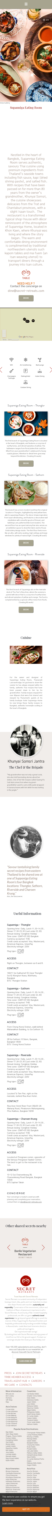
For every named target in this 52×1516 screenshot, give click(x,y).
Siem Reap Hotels (12, 1434)
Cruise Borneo (11, 1413)
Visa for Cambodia (33, 1473)
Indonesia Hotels (33, 1400)
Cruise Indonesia (12, 1411)
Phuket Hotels (32, 1449)
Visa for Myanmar (33, 1489)
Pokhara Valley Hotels (34, 1453)
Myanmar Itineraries (13, 1489)
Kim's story (10, 1396)
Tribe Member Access (18, 1377)
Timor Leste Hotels (33, 1422)
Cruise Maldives (11, 1419)
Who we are (10, 1394)
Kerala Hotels (10, 1444)
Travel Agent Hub (15, 1381)
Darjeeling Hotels (12, 1440)
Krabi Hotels (31, 1447)
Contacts (25, 1385)
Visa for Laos (31, 1483)
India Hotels (31, 1398)
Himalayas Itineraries (13, 1477)
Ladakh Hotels (11, 1446)
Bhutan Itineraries (12, 1471)
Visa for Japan (32, 1481)
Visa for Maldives (33, 1487)
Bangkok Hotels (32, 1443)
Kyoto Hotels (10, 1460)
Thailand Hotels (32, 1420)
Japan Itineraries (12, 1483)
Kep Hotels (9, 1432)
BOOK (26, 298)
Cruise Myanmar (12, 1421)
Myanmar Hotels (33, 1408)
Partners (9, 1398)
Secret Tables (26, 1257)
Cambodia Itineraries (13, 1473)
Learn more (7, 1503)
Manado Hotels (11, 1456)
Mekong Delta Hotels (34, 1463)
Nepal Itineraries (11, 1491)
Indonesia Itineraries (13, 1481)
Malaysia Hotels (32, 1406)
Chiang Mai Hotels (33, 1445)
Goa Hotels (9, 1442)
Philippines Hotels (33, 1412)
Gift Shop (9, 1400)
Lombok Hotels (11, 1454)
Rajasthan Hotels (12, 1448)
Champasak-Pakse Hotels (36, 1433)
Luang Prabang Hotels (34, 1435)
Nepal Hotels (31, 1410)
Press (8, 1373)
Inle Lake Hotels (32, 1451)
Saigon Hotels (31, 1465)
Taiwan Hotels (32, 1418)
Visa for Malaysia (33, 1485)
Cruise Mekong (11, 1415)
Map (7, 1402)
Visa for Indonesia (33, 1479)
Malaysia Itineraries (12, 1487)
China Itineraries (11, 1475)
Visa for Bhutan (32, 1471)
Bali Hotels (9, 1450)
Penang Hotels (32, 1439)
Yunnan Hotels (11, 1438)
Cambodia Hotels (33, 1394)
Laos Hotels (31, 1404)
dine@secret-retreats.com (26, 290)
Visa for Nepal (32, 1491)
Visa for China (32, 1475)
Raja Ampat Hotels (12, 1458)
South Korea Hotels (33, 1414)
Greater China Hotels (34, 1396)
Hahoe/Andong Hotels (34, 1455)
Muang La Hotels (33, 1437)
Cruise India (10, 1409)
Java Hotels (10, 1452)
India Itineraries (11, 1479)
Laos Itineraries (11, 1485)
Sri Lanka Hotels (32, 1416)
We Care (9, 1385)
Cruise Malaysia (11, 1417)
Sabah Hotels (31, 1441)
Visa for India (31, 1477)
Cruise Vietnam (11, 1425)
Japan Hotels (31, 1402)
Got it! (26, 1509)
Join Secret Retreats (29, 1373)
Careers (37, 1381)
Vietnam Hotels (32, 1424)
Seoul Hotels (31, 1457)
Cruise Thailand (11, 1423)
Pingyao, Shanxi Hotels (14, 1436)
